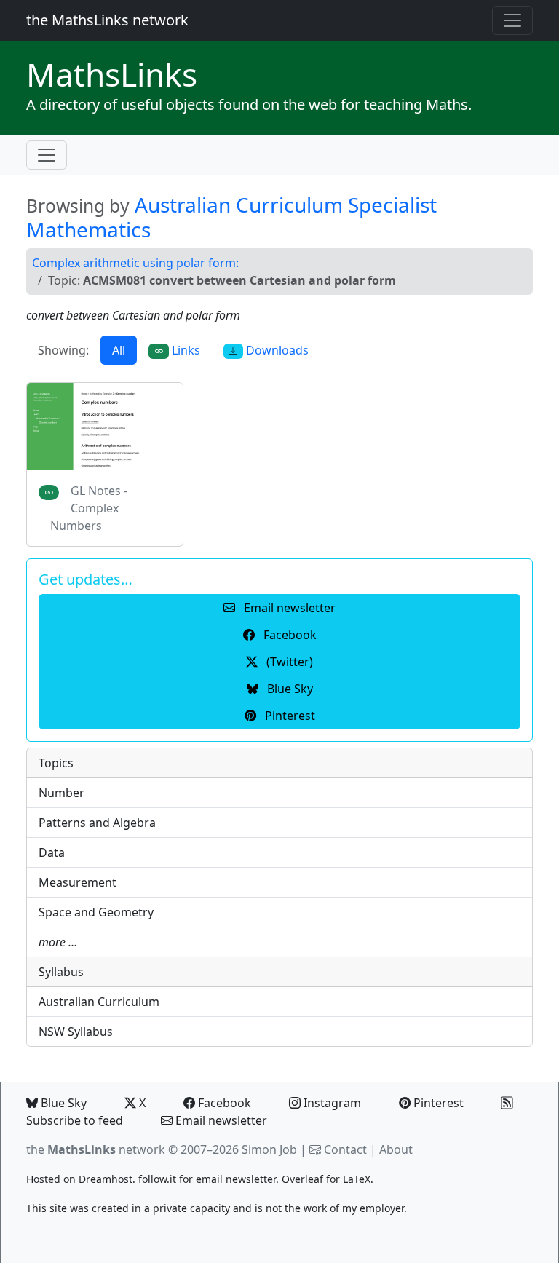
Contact (345, 1149)
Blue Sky (62, 1103)
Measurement (77, 882)
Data (52, 852)
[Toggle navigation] (512, 20)
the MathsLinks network (107, 20)
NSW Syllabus (76, 1032)
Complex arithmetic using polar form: (135, 263)
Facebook (223, 1103)
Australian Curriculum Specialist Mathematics (231, 217)
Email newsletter (220, 1120)
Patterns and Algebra (97, 823)
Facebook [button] (289, 635)
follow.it (157, 1179)
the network (95, 1149)
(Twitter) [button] (288, 662)
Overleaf (302, 1179)
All (118, 350)
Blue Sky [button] (288, 689)
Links (111, 74)
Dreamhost (105, 1179)
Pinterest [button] (288, 716)
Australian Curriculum (99, 1002)
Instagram (331, 1103)
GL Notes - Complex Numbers (88, 508)
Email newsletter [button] (288, 608)
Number (61, 793)
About (396, 1149)
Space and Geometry (96, 912)
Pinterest (437, 1103)
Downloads (276, 350)
